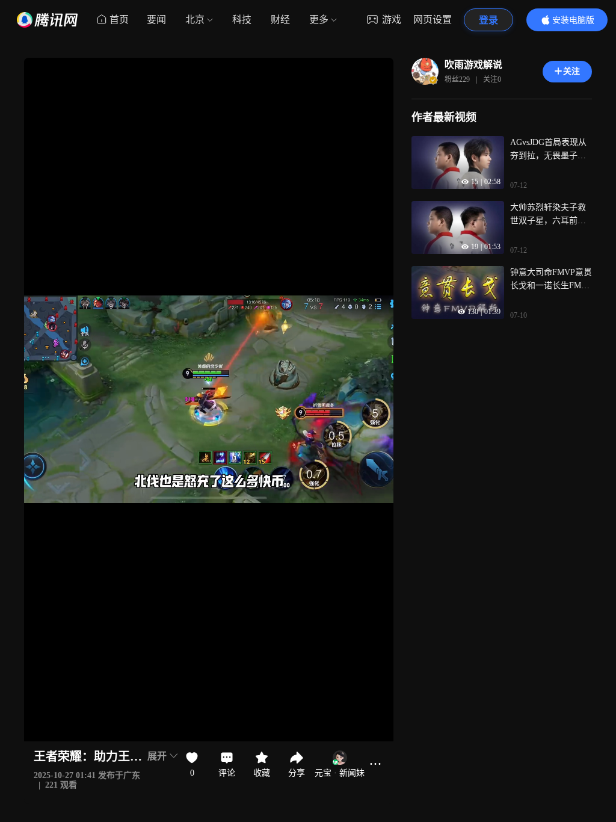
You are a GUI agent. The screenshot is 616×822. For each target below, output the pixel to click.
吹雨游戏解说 (473, 65)
